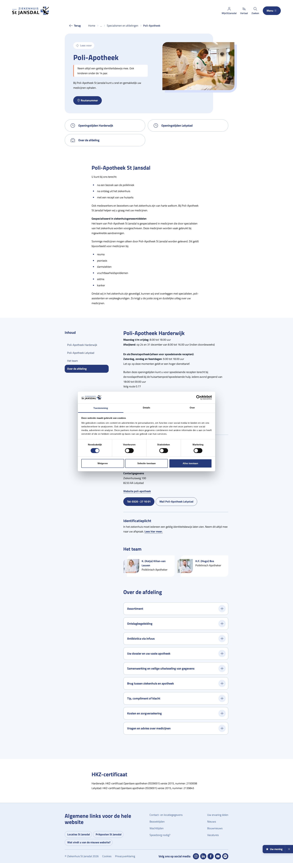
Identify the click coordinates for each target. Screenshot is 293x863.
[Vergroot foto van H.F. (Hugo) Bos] (185, 566)
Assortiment (135, 608)
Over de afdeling (88, 140)
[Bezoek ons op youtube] (218, 856)
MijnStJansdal (229, 13)
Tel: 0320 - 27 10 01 (140, 502)
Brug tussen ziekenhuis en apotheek (150, 683)
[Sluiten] (289, 849)
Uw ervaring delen (217, 815)
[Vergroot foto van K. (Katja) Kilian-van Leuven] (131, 566)
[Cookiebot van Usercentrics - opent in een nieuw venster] (198, 397)
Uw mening (276, 849)
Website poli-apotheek (137, 491)
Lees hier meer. (154, 531)
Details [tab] (146, 407)
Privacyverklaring (125, 856)
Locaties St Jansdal (78, 834)
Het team (72, 361)
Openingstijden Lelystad (177, 125)
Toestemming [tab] (100, 408)
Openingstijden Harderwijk (95, 125)
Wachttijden (157, 828)
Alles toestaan (190, 463)
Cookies (106, 856)
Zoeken (255, 13)
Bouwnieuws (214, 828)
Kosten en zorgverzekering (144, 713)
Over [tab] (192, 407)
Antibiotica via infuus (141, 638)
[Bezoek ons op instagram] (196, 856)
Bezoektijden (157, 821)
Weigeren (103, 463)
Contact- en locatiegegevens (166, 815)
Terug (77, 26)
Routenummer (89, 100)
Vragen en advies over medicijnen (149, 728)
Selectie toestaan (146, 463)
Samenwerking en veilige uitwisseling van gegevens (160, 668)
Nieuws (211, 821)
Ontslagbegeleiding (139, 623)
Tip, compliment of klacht (143, 698)
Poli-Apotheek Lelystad (80, 353)
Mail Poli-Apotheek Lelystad (178, 502)
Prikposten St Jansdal (108, 834)
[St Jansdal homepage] (30, 11)
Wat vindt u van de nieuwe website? (88, 842)
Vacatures (213, 835)
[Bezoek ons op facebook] (211, 856)
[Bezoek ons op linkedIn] (203, 856)
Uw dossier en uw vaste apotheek (148, 653)
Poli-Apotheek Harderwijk (82, 345)
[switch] (129, 450)
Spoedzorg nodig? (160, 835)
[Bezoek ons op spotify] (225, 856)
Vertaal (244, 13)
